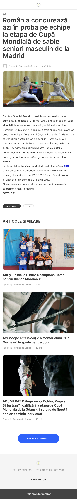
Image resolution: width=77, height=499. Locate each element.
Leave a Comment (38, 438)
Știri (5, 14)
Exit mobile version (39, 494)
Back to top (38, 479)
